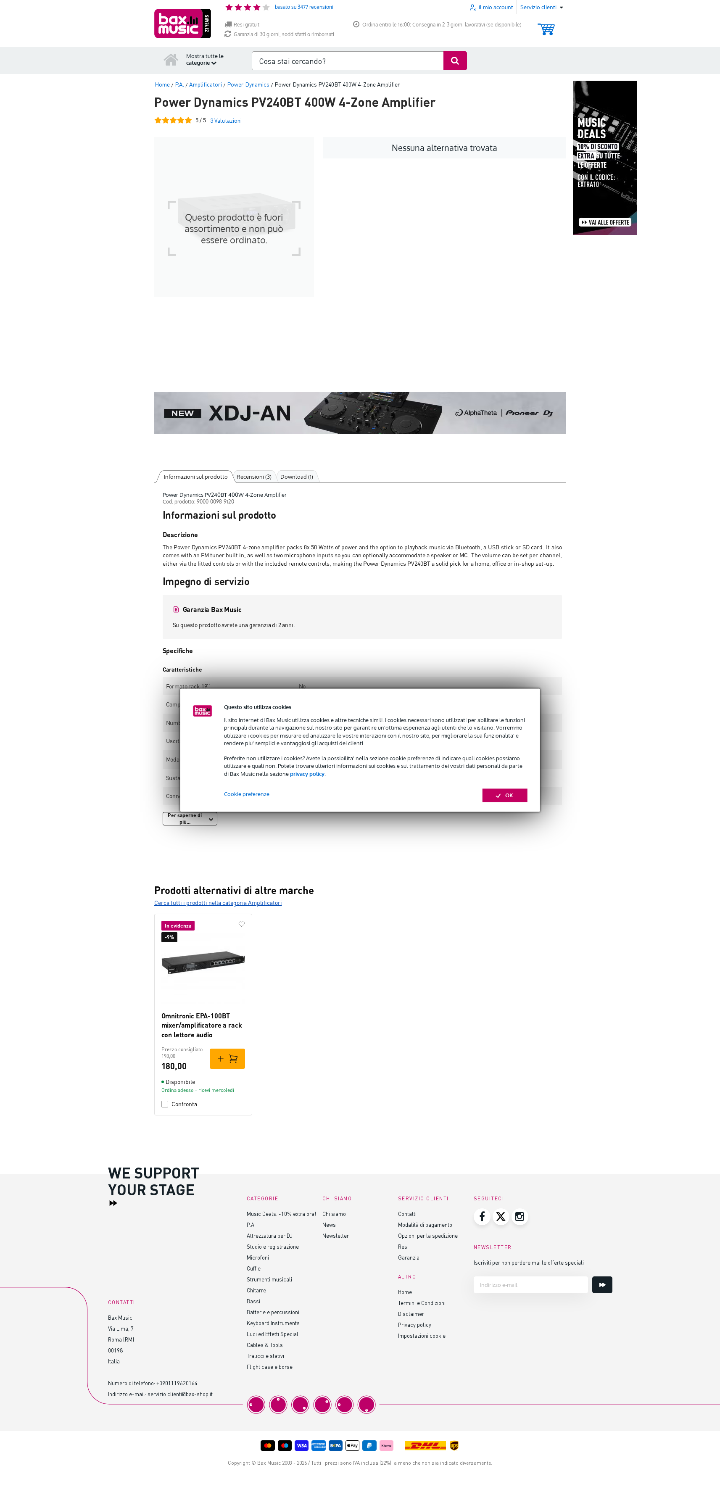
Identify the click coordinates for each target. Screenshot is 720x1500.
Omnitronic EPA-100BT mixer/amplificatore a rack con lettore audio (201, 1025)
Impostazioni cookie (422, 1335)
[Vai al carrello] (546, 25)
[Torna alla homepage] (171, 59)
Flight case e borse (270, 1366)
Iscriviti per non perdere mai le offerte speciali (529, 1262)
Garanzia (408, 1257)
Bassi (253, 1301)
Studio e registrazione (273, 1246)
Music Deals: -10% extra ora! (281, 1213)
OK (509, 795)
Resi (403, 1246)
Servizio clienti (423, 1198)
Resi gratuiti (247, 24)
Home (405, 1291)
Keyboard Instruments (273, 1322)
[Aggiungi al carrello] (227, 1059)
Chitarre (256, 1290)
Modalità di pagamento (425, 1224)
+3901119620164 (177, 1383)
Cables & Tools (265, 1344)
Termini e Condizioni (422, 1302)
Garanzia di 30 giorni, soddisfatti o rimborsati (284, 34)
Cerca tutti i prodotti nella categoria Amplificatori (218, 902)
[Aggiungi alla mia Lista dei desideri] (241, 924)
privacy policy (307, 773)
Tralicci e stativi (265, 1355)
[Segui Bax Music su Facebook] (482, 1216)
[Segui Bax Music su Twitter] (501, 1216)
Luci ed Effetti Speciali (273, 1333)
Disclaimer (411, 1313)
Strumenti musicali (269, 1279)
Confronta (184, 1103)
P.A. (251, 1224)
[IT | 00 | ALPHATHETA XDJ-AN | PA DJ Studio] (360, 413)
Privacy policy (414, 1324)
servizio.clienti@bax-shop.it (180, 1393)
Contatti (407, 1213)
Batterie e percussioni (273, 1311)
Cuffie (254, 1268)
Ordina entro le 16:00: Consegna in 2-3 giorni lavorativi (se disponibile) (442, 24)
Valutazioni (226, 120)
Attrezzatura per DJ (270, 1235)
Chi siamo (334, 1213)
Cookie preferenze (246, 794)
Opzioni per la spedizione (428, 1235)
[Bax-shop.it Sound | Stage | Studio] (182, 23)
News (329, 1224)
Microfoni (258, 1257)
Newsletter (335, 1235)
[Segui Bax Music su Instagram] (520, 1216)
